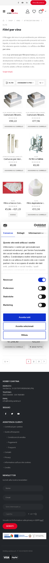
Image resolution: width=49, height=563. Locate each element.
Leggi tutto (37, 347)
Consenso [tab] (8, 233)
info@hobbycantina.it (12, 401)
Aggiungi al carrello (14, 126)
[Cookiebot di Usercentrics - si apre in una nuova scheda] (34, 225)
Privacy (8, 457)
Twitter (12, 414)
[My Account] (27, 11)
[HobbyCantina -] (12, 11)
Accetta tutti (24, 317)
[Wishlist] (34, 11)
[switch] (42, 288)
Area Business (38, 2)
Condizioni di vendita (16, 437)
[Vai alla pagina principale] (4, 20)
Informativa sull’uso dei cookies (18, 462)
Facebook (5, 414)
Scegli (13, 215)
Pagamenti (12, 442)
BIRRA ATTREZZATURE (22, 157)
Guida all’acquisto (12, 432)
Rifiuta (24, 335)
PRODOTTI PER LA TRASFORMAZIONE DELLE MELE (21, 113)
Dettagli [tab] (20, 233)
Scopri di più (8, 72)
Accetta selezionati (24, 326)
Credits (7, 467)
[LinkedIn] (27, 2)
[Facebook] (18, 2)
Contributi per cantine (14, 426)
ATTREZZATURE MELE (9, 157)
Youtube (18, 414)
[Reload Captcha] (35, 514)
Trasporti (12, 447)
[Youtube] (22, 2)
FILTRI (4, 113)
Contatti (8, 452)
